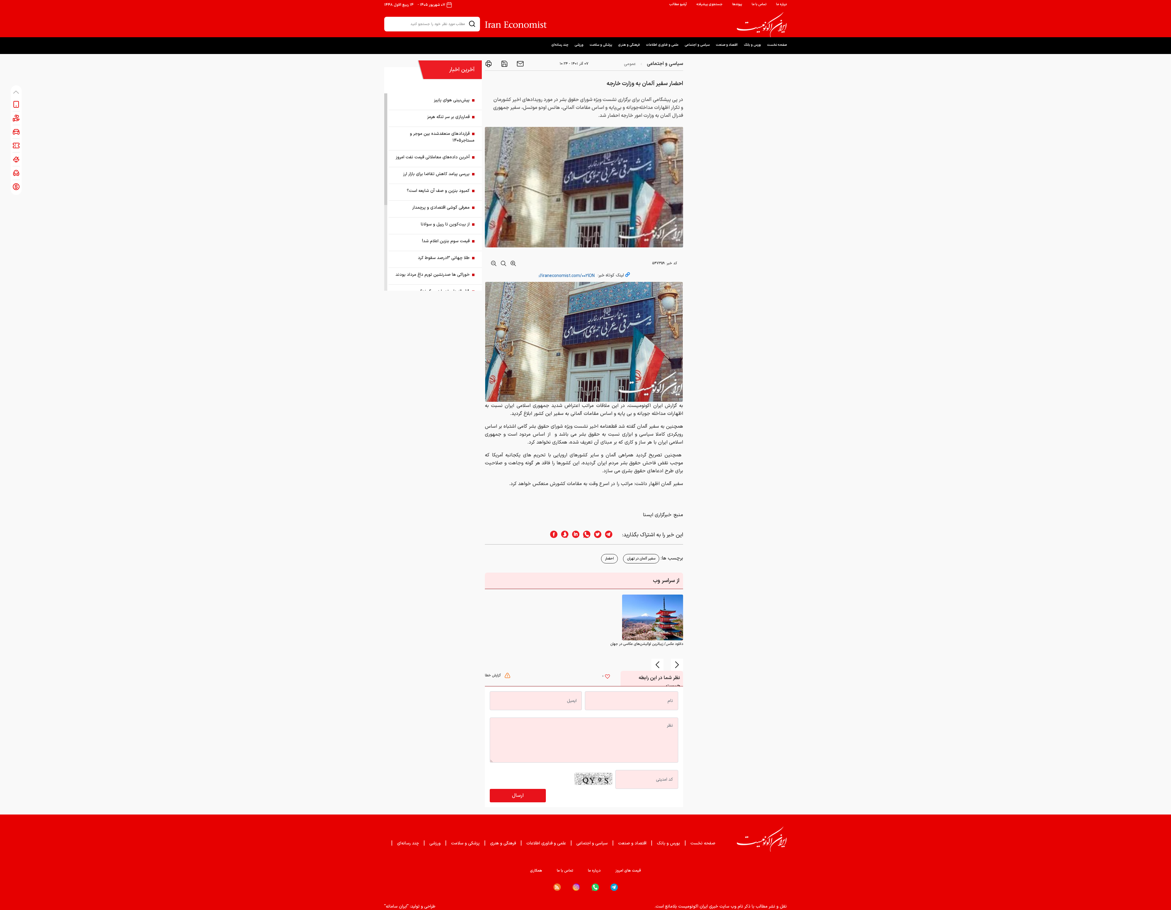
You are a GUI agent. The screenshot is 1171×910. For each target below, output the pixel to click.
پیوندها (737, 4)
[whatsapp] (584, 535)
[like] (607, 677)
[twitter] (595, 535)
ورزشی (579, 45)
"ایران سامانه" (396, 906)
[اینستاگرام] (576, 887)
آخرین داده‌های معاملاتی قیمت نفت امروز (433, 157)
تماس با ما (759, 4)
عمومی (630, 64)
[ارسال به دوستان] (519, 64)
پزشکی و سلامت (600, 45)
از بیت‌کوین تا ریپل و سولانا (445, 224)
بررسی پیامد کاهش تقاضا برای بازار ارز (436, 174)
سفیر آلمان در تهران (641, 558)
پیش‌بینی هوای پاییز (452, 100)
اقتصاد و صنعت (727, 45)
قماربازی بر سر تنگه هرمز (448, 117)
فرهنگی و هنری (629, 45)
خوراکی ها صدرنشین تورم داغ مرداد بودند (433, 275)
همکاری (536, 870)
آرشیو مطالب (678, 4)
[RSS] (557, 887)
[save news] (503, 64)
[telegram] (611, 535)
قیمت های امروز (628, 870)
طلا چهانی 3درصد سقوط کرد (444, 258)
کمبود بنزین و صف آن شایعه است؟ (438, 191)
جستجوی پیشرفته (709, 4)
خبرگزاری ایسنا (657, 515)
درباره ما (781, 4)
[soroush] (562, 535)
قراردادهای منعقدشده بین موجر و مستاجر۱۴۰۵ (442, 137)
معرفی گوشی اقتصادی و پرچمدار (441, 207)
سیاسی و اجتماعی (697, 45)
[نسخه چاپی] (488, 64)
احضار (609, 558)
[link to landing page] (762, 24)
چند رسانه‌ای (559, 45)
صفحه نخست (777, 45)
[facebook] (551, 535)
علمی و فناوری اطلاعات (662, 45)
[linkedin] (573, 535)
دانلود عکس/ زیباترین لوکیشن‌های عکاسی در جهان (646, 644)
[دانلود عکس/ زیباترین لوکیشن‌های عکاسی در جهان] (652, 617)
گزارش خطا (493, 675)
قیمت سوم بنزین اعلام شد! (446, 241)
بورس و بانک (752, 45)
